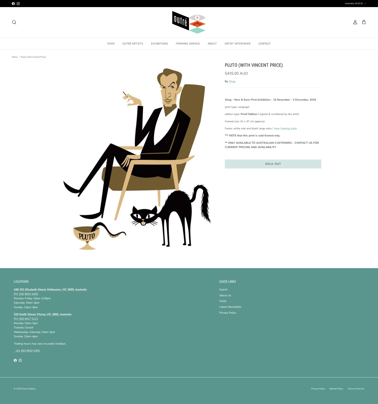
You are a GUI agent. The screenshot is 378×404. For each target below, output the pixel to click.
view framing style (285, 128)
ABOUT (212, 43)
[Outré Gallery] (189, 22)
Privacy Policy (227, 313)
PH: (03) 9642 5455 (26, 294)
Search (223, 289)
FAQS (223, 301)
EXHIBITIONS (159, 43)
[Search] (14, 22)
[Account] (354, 22)
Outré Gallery (28, 388)
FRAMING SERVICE (188, 43)
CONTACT (264, 43)
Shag (232, 81)
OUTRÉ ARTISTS (132, 43)
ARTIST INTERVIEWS (238, 43)
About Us (225, 295)
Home (15, 57)
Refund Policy (336, 388)
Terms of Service (356, 388)
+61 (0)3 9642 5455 (27, 351)
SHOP (111, 43)
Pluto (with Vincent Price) (33, 57)
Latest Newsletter (230, 307)
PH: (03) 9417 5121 (26, 319)
